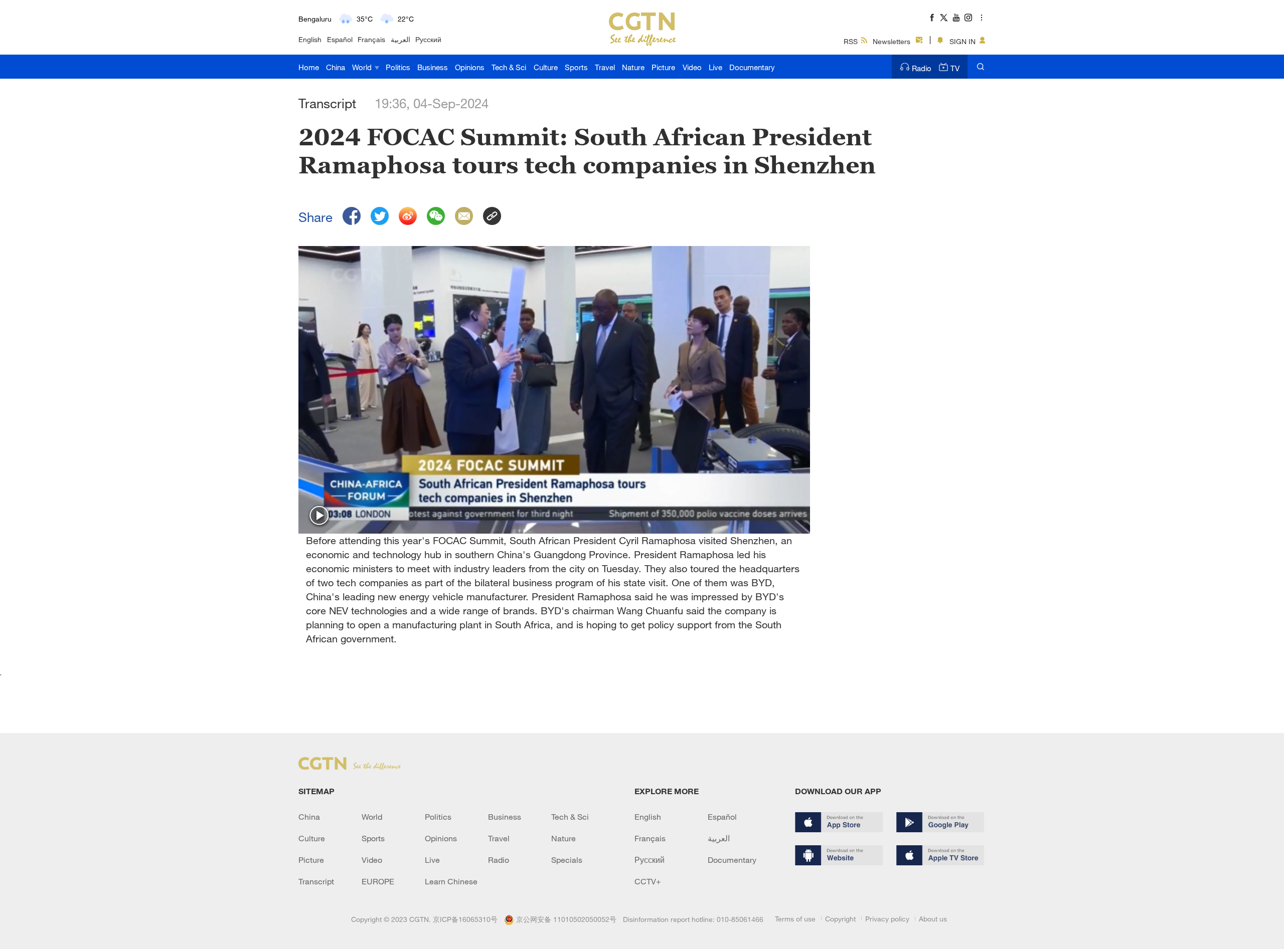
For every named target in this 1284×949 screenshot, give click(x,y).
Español (340, 39)
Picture (663, 67)
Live (715, 67)
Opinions (470, 67)
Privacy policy (887, 918)
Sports (576, 67)
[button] (319, 516)
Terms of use (795, 918)
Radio (921, 68)
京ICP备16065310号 (465, 919)
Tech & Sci (509, 67)
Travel (605, 67)
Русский (428, 39)
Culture (546, 67)
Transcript (316, 881)
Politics (398, 67)
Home (308, 67)
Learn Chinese (451, 881)
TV (954, 68)
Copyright (840, 918)
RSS (851, 41)
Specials (566, 859)
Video (692, 67)
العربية (400, 39)
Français (371, 39)
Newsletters (891, 41)
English (310, 39)
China (335, 67)
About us (933, 918)
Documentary (752, 67)
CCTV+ (647, 881)
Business (432, 67)
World (363, 67)
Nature (633, 67)
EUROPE (378, 881)
